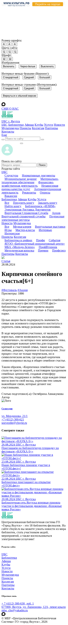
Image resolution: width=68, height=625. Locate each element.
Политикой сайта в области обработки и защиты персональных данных (32, 19)
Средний (29, 77)
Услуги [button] (41, 199)
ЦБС (5, 124)
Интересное (12, 233)
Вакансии (11, 196)
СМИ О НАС (10, 108)
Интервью (45, 230)
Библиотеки (16, 124)
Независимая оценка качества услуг (30, 187)
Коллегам (38, 128)
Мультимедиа (10, 128)
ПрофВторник (48, 247)
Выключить (47, 66)
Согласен (8, 36)
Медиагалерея (22, 226)
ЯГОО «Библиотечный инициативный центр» (35, 243)
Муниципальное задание (21, 178)
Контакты (8, 131)
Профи (40, 240)
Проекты (25, 128)
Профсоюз (59, 250)
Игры (8, 230)
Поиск (42, 165)
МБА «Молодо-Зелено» (20, 247)
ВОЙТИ (10, 142)
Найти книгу (13, 206)
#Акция (23, 290)
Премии (43, 250)
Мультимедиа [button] (22, 223)
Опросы (45, 192)
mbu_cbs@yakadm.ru (15, 610)
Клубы (39, 124)
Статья (6, 261)
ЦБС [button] (5, 172)
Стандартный (10, 77)
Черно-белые (27, 66)
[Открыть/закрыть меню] (21, 143)
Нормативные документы (38, 175)
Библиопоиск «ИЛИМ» (40, 206)
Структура (11, 175)
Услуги (48, 124)
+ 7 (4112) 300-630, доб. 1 (18, 603)
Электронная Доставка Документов (28, 209)
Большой (44, 77)
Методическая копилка (19, 250)
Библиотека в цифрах (18, 240)
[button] (4, 135)
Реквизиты (29, 192)
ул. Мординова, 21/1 (15, 416)
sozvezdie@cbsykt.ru (14, 422)
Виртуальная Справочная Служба (26, 213)
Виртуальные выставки (50, 226)
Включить (8, 66)
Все (7, 202)
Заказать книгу (47, 202)
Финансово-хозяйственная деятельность (28, 184)
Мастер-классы (25, 230)
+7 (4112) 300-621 (13, 419)
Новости (59, 124)
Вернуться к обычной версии (19, 95)
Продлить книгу (23, 202)
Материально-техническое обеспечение (30, 180)
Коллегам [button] (20, 236)
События (54, 240)
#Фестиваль (9, 290)
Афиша (29, 124)
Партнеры (51, 128)
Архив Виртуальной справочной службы (31, 214)
